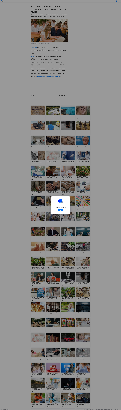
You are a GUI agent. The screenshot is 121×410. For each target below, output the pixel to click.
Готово (60, 210)
